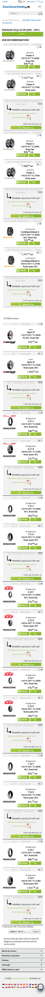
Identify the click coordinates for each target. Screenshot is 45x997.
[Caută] (40, 13)
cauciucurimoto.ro (20, 978)
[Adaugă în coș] (34, 67)
